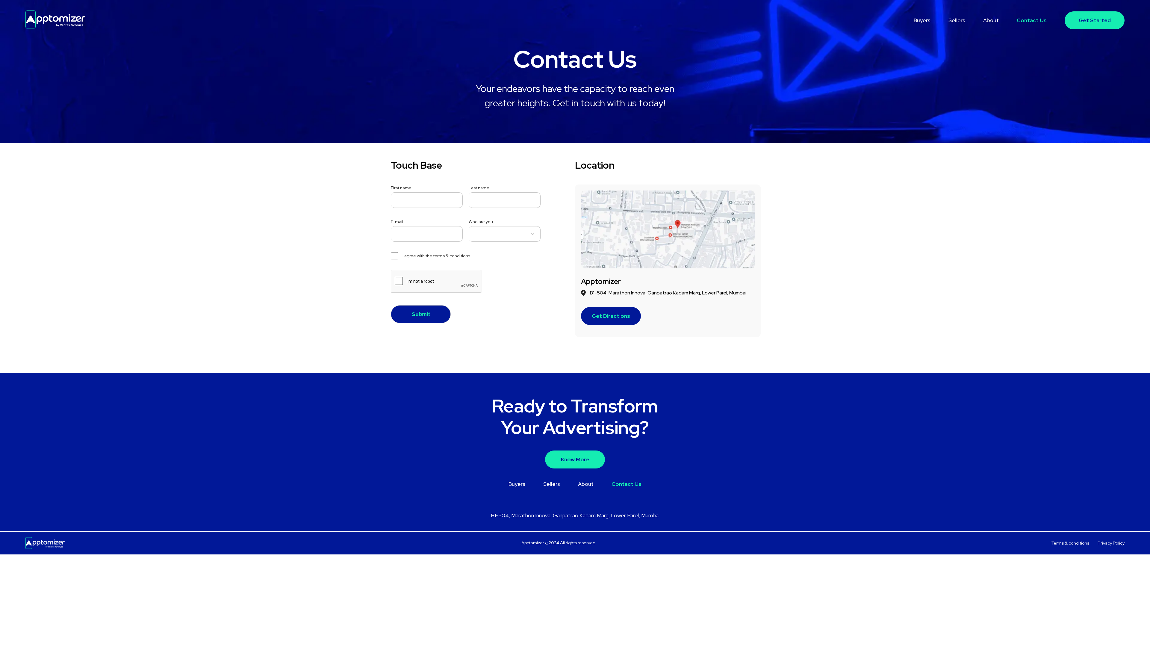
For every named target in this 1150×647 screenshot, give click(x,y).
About (991, 20)
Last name (479, 188)
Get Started (1095, 20)
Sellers (956, 20)
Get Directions (611, 315)
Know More (575, 459)
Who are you (481, 221)
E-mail (397, 221)
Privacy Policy (1111, 543)
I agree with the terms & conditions (436, 256)
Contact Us (1032, 20)
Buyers (922, 20)
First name (401, 188)
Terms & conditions (1070, 543)
